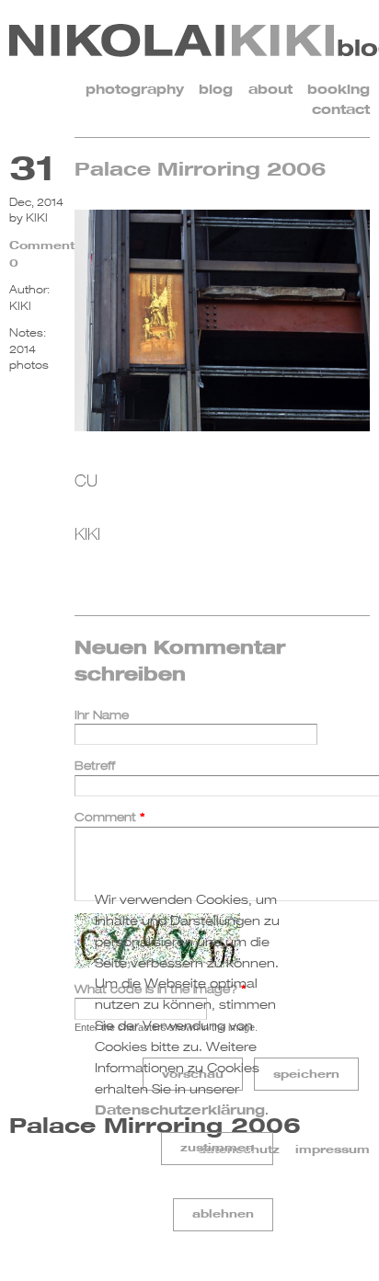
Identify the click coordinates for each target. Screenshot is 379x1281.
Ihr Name (102, 715)
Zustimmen (217, 1147)
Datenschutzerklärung (180, 1109)
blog (216, 89)
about (270, 89)
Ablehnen (223, 1213)
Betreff (95, 765)
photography (135, 89)
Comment (110, 817)
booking (338, 89)
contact (341, 109)
